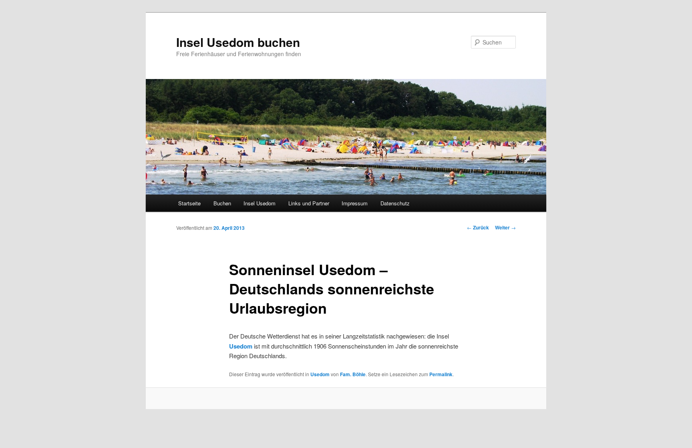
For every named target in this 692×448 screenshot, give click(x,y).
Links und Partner (308, 203)
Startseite (189, 203)
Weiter (505, 227)
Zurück (478, 227)
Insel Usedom (259, 203)
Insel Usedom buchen (238, 42)
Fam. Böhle (353, 374)
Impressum (355, 203)
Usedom (320, 374)
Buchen (222, 203)
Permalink (441, 374)
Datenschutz (395, 203)
